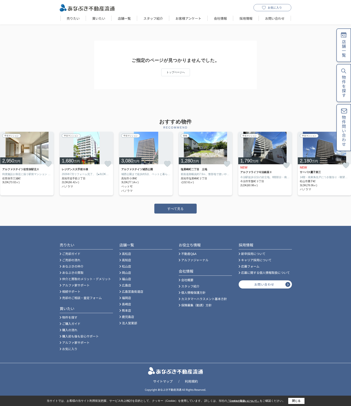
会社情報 (220, 18)
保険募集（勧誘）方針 (196, 305)
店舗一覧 (124, 18)
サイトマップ (163, 381)
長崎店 (126, 304)
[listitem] (86, 163)
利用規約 (191, 381)
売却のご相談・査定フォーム (82, 298)
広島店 (126, 285)
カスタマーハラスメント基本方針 (204, 299)
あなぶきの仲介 (72, 266)
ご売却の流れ (71, 260)
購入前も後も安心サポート (80, 336)
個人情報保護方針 (193, 292)
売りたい (73, 18)
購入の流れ (69, 330)
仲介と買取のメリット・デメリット (86, 279)
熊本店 (126, 310)
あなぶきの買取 (72, 272)
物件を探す (69, 317)
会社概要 (187, 280)
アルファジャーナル (194, 260)
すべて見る (175, 208)
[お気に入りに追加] (48, 164)
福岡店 (126, 298)
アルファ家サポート (76, 285)
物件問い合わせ (344, 131)
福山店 (126, 279)
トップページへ (175, 72)
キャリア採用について (256, 260)
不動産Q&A (188, 253)
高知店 (126, 260)
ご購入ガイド (71, 323)
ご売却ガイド (71, 253)
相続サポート (71, 291)
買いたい (98, 18)
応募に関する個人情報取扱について (265, 272)
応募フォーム (250, 266)
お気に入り (275, 7)
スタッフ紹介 (153, 18)
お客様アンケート (188, 18)
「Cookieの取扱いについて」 (243, 400)
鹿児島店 (128, 317)
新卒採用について (253, 253)
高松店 (126, 253)
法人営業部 (129, 323)
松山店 (126, 266)
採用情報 (245, 18)
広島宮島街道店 (132, 291)
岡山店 (126, 272)
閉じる (296, 400)
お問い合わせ (275, 18)
